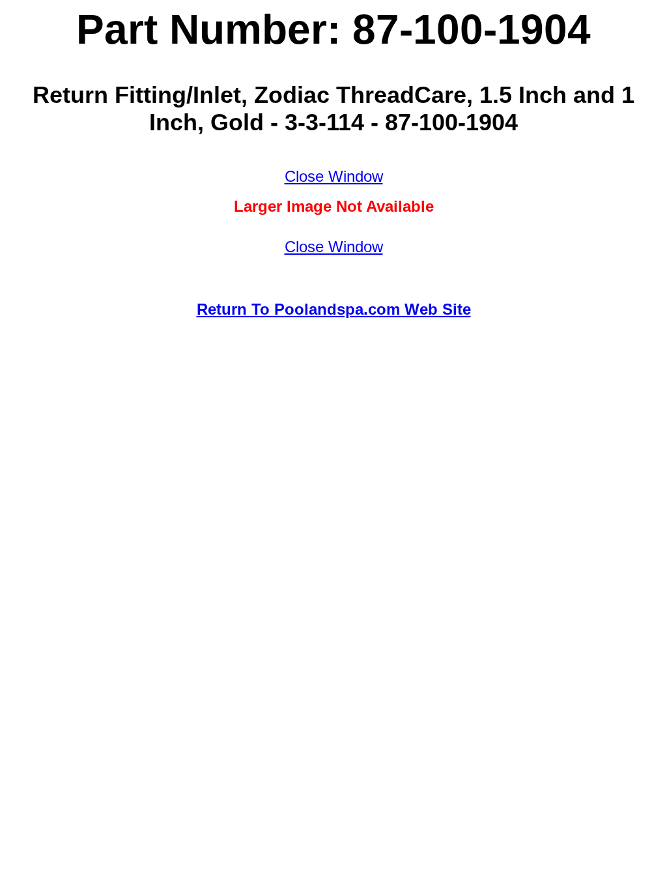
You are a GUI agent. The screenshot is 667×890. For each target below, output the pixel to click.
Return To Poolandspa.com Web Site (334, 309)
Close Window (334, 176)
